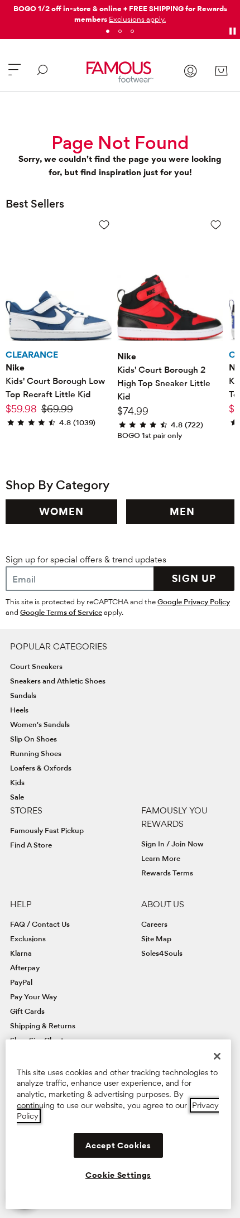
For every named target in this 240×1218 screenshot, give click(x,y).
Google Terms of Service (61, 612)
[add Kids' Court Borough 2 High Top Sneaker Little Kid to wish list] (215, 224)
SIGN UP (194, 578)
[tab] (107, 31)
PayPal (21, 982)
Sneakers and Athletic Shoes (57, 680)
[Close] (217, 1056)
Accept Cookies (118, 1145)
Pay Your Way (33, 996)
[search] (42, 74)
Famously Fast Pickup (47, 830)
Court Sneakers (36, 666)
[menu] (14, 74)
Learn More (160, 858)
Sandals (23, 695)
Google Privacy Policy (193, 601)
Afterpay (25, 967)
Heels (19, 709)
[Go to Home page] (120, 72)
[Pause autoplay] (232, 31)
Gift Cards (27, 1011)
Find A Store (31, 844)
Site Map (156, 938)
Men (182, 511)
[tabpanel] (120, 11)
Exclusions (28, 938)
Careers (154, 923)
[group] (61, 511)
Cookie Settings (118, 1175)
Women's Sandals (40, 724)
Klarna (21, 953)
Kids (17, 782)
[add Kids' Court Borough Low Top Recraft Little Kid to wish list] (104, 224)
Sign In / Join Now (172, 843)
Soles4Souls (162, 953)
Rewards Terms (167, 872)
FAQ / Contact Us (40, 923)
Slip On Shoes (33, 738)
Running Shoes (35, 753)
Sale (17, 796)
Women (61, 511)
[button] (137, 19)
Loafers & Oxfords (40, 767)
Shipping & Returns (42, 1025)
